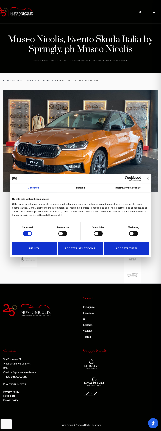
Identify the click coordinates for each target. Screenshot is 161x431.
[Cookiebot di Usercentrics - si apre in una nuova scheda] (127, 178)
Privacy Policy (11, 391)
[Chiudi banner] (148, 178)
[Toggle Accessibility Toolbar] (153, 423)
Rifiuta (34, 248)
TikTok (87, 336)
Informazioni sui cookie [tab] (128, 187)
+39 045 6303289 (16, 376)
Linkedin (87, 324)
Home (36, 60)
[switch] (62, 233)
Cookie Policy (10, 400)
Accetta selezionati (80, 248)
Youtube (87, 330)
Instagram (88, 307)
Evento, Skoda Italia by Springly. (78, 80)
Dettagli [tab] (80, 187)
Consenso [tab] (33, 187)
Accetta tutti (126, 248)
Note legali (9, 395)
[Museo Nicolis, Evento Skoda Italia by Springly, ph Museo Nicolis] (80, 141)
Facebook (88, 312)
